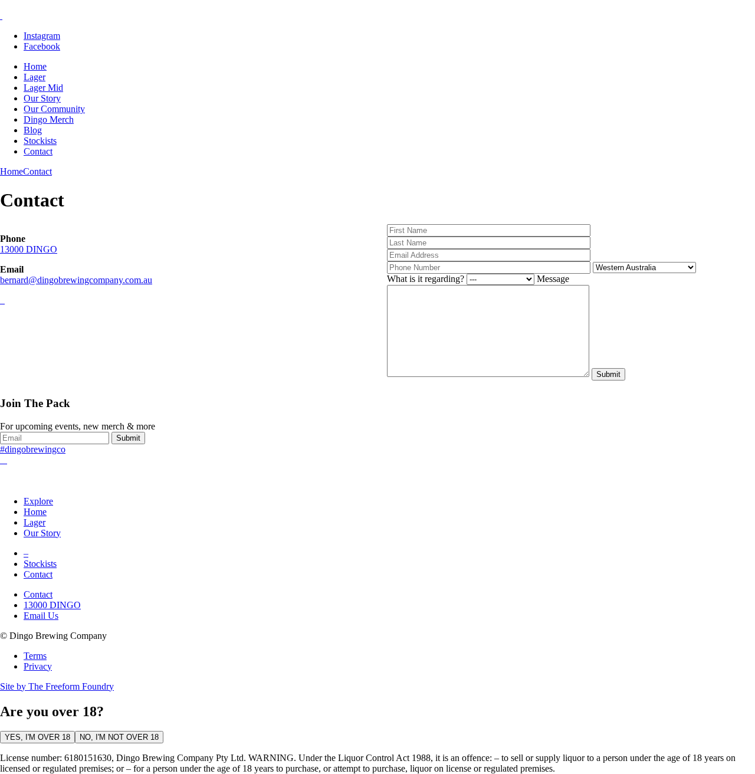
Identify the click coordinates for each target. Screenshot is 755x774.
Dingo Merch (49, 119)
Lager (34, 77)
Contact (38, 151)
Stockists (40, 141)
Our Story (42, 98)
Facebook (42, 46)
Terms (35, 656)
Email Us (41, 616)
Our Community (54, 109)
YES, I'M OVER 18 (37, 737)
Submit (128, 438)
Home (35, 66)
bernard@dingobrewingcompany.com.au (76, 280)
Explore (38, 501)
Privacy (38, 666)
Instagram (42, 36)
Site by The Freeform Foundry (57, 686)
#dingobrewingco (32, 449)
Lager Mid (43, 88)
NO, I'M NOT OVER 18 (119, 737)
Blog (33, 130)
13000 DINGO (28, 249)
